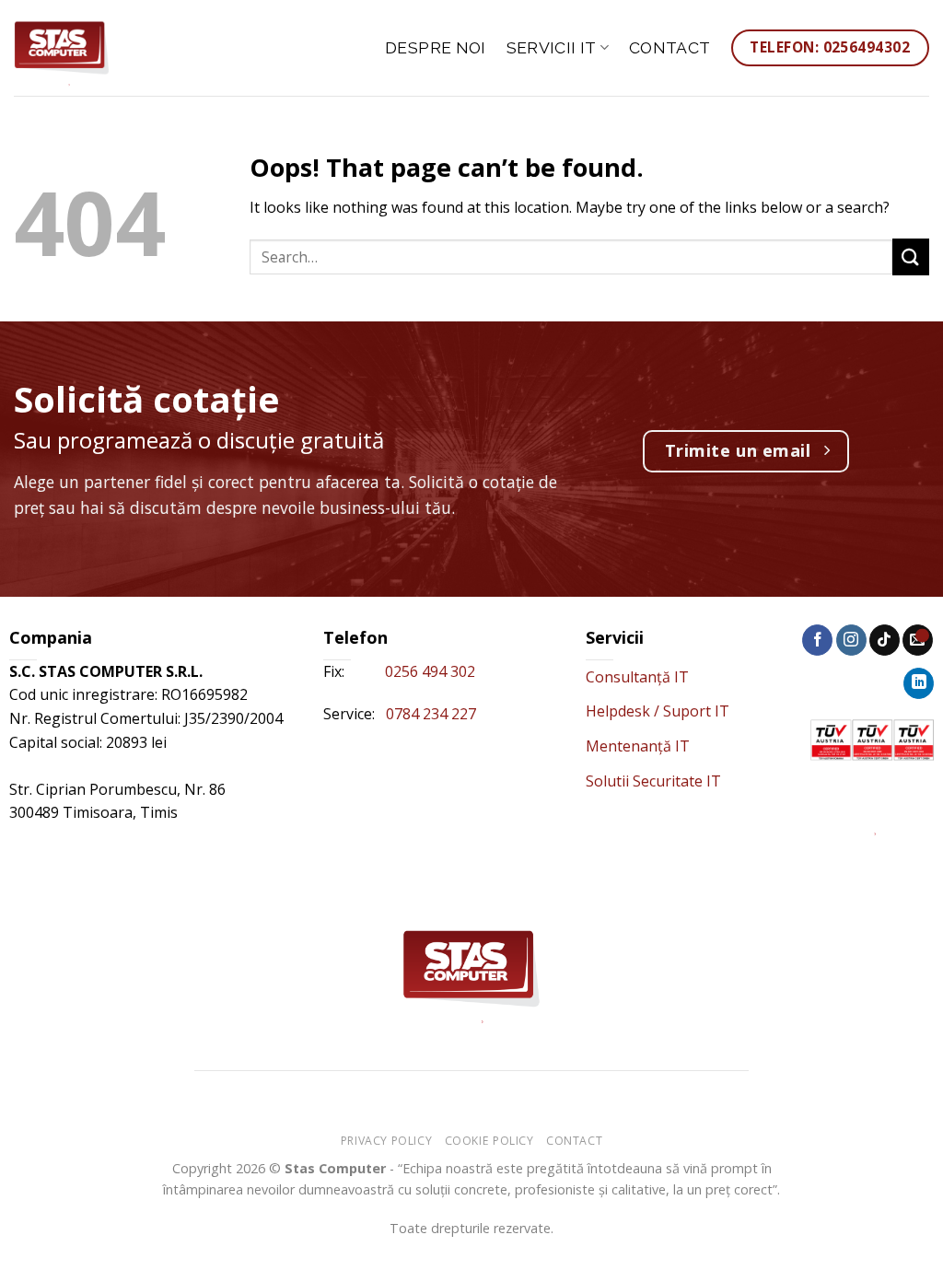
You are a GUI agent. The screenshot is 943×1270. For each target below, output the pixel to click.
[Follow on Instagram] (851, 640)
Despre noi (435, 47)
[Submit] (910, 256)
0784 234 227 (431, 714)
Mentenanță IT (638, 746)
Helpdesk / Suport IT (657, 711)
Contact (669, 47)
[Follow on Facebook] (817, 640)
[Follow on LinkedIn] (918, 683)
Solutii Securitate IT (653, 781)
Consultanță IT (637, 677)
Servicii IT (551, 47)
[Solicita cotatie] (922, 635)
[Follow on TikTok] (884, 640)
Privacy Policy (387, 1140)
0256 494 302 (432, 671)
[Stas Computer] (105, 48)
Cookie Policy (489, 1140)
